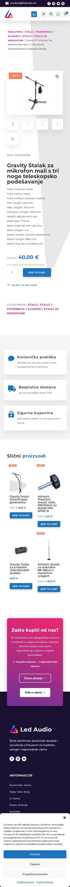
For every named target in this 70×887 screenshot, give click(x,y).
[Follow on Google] (63, 3)
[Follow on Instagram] (53, 3)
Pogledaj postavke (35, 874)
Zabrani (35, 864)
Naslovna (15, 31)
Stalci (27, 36)
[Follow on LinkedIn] (58, 3)
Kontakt (15, 811)
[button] (64, 817)
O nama (15, 798)
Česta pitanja (33, 678)
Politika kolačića (25, 882)
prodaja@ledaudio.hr (23, 3)
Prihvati (35, 854)
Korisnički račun (20, 785)
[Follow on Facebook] (49, 3)
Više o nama (33, 692)
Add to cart (37, 272)
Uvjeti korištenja (44, 882)
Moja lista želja (20, 791)
